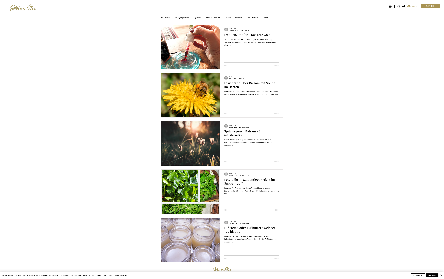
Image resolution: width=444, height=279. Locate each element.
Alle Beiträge (166, 18)
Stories (265, 18)
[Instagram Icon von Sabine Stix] (399, 6)
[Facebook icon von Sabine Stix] (394, 6)
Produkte (238, 18)
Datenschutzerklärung (122, 275)
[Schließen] (441, 275)
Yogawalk (197, 18)
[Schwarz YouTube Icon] (390, 6)
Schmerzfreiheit (252, 18)
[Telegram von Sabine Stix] (403, 6)
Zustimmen (432, 275)
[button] (430, 6)
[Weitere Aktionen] (278, 29)
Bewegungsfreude (182, 18)
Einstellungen (418, 275)
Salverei (228, 18)
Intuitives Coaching (212, 18)
